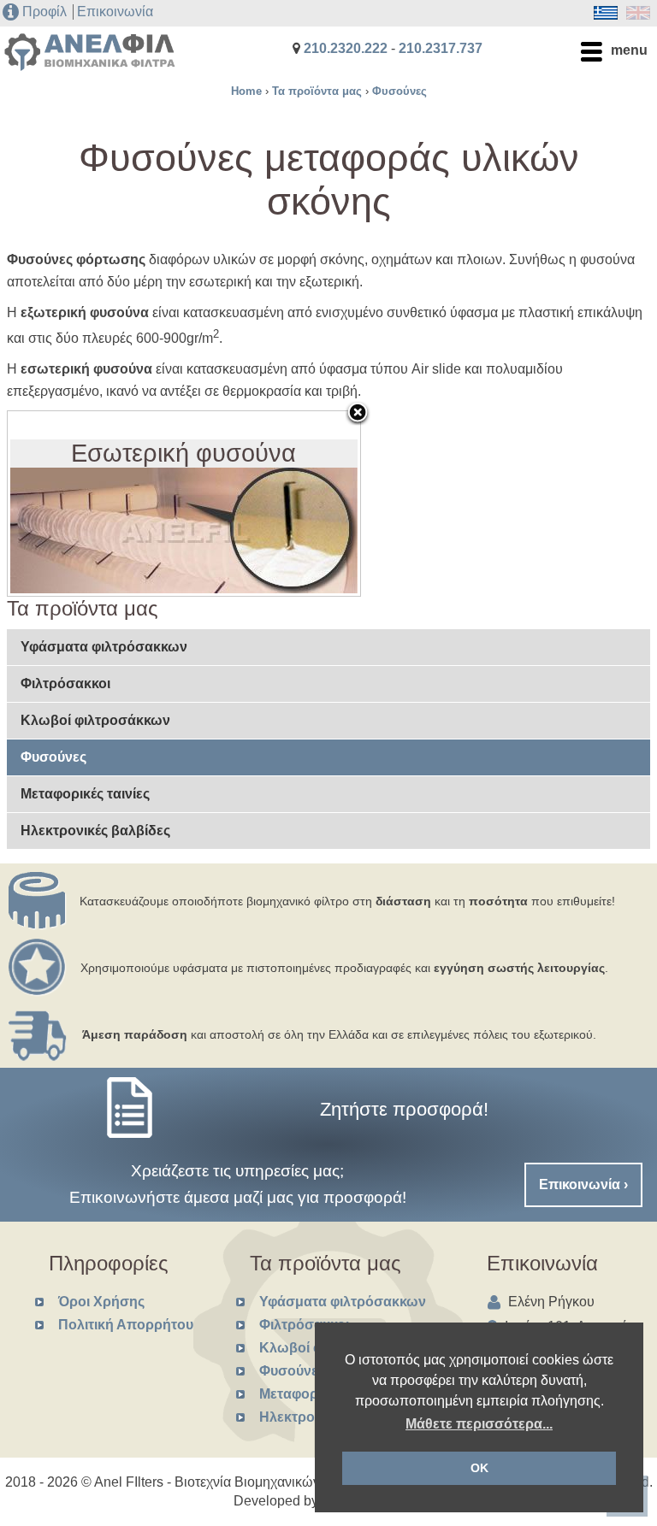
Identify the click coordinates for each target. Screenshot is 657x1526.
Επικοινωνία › (583, 1184)
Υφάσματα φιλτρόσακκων (104, 646)
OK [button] (479, 1468)
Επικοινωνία (115, 11)
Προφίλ (44, 11)
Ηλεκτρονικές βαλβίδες (95, 830)
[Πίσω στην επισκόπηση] (357, 414)
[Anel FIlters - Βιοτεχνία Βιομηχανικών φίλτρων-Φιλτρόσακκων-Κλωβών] (89, 63)
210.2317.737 (440, 48)
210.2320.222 (346, 48)
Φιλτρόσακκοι (65, 683)
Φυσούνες (399, 91)
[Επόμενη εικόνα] (298, 503)
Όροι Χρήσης (101, 1301)
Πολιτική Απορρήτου (125, 1324)
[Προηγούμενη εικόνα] (69, 503)
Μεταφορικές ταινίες (85, 794)
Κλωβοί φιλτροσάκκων (95, 720)
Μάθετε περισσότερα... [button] (479, 1424)
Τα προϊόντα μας (317, 91)
